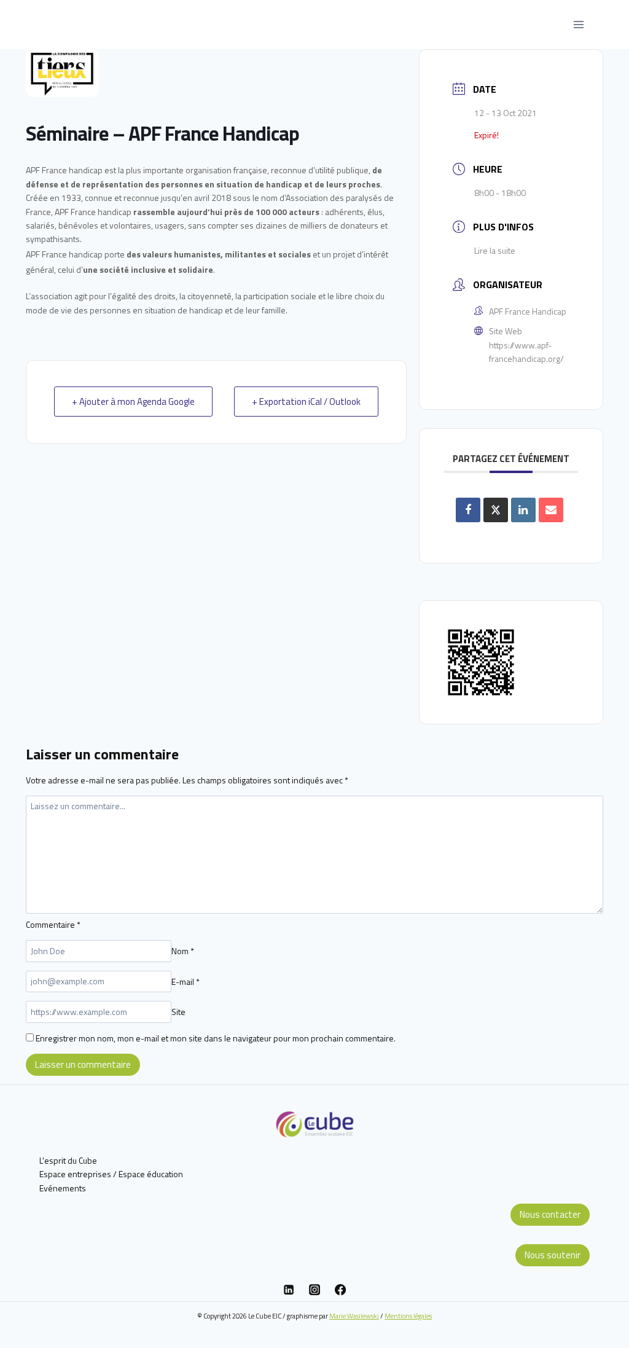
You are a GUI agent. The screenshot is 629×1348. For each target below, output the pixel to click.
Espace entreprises (75, 1173)
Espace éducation (151, 1173)
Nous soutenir (552, 1255)
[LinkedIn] (523, 510)
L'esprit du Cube (68, 1160)
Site (178, 1011)
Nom (182, 950)
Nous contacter (550, 1214)
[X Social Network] (495, 510)
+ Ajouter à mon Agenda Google (133, 401)
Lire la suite (494, 250)
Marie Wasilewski (354, 1316)
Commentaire (53, 924)
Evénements (62, 1187)
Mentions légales (408, 1316)
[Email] (551, 510)
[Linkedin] (289, 1290)
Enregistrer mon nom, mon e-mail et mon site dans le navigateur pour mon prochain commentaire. (216, 1038)
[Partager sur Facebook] (468, 510)
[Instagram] (314, 1290)
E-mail (185, 980)
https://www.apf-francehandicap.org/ (526, 352)
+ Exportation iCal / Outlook (306, 401)
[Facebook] (340, 1290)
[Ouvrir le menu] (578, 24)
